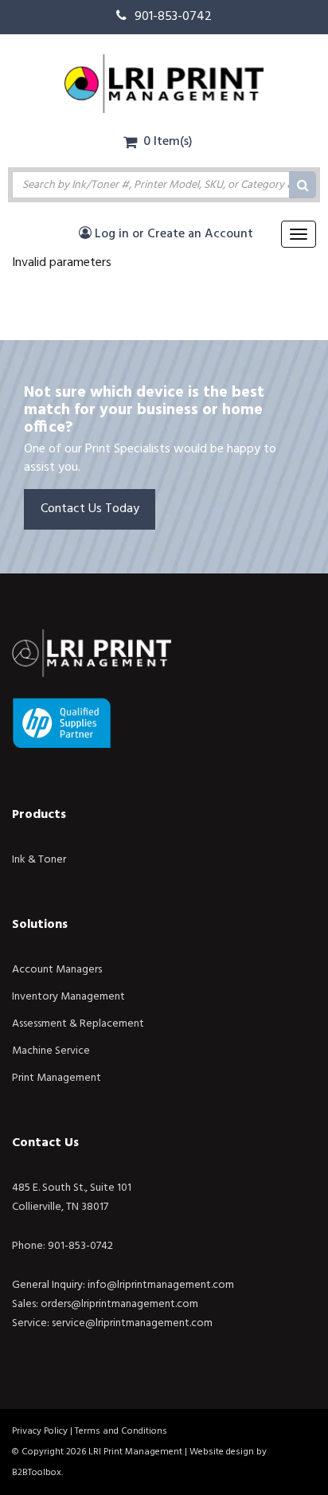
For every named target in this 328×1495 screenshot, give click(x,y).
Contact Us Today (90, 509)
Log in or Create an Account (172, 234)
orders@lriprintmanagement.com (119, 1304)
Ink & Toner (39, 860)
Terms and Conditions (121, 1431)
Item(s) (168, 141)
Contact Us (45, 1143)
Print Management (56, 1078)
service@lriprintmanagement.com (132, 1323)
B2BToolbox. (37, 1473)
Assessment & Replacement (78, 1024)
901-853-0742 (173, 16)
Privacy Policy (40, 1431)
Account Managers (57, 970)
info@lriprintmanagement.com (161, 1285)
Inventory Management (68, 997)
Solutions (40, 924)
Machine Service (51, 1051)
